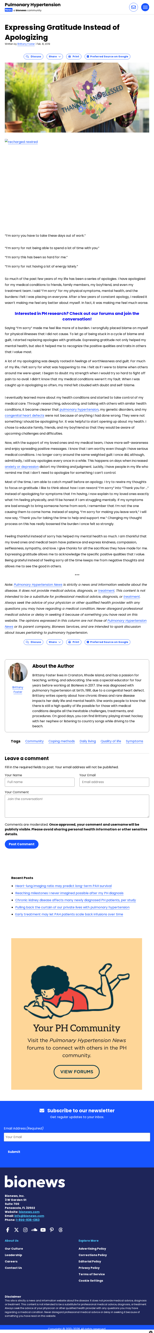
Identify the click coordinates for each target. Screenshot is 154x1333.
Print (75, 56)
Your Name (13, 775)
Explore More (89, 1241)
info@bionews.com (29, 1216)
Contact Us (13, 1268)
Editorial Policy (90, 1261)
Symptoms (134, 741)
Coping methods (62, 741)
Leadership (13, 1255)
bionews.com (29, 1212)
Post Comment (21, 844)
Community (34, 741)
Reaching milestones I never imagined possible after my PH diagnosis (69, 893)
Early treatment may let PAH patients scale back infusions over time (69, 914)
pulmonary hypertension (79, 409)
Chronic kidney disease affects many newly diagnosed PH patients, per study (75, 900)
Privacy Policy (89, 1268)
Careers (11, 1261)
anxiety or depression (22, 466)
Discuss (35, 56)
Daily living (88, 741)
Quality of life (111, 741)
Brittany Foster (26, 44)
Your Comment (17, 792)
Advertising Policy (92, 1249)
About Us (11, 1241)
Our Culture (14, 1249)
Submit (14, 1151)
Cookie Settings (91, 1281)
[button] (133, 7)
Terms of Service (92, 1274)
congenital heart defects (24, 415)
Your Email (87, 775)
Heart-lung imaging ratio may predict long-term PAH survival (63, 886)
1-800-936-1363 (28, 1220)
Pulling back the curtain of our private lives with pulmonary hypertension (72, 907)
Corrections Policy (93, 1255)
